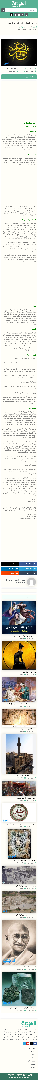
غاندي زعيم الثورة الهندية (28, 966)
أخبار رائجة (32, 1048)
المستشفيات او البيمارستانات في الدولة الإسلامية (21, 704)
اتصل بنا (32, 1067)
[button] (11, 14)
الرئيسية (34, 27)
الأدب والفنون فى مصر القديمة (27, 729)
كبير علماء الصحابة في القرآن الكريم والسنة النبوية (21, 824)
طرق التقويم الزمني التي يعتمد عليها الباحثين (23, 1008)
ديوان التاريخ (22, 27)
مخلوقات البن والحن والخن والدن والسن (24, 860)
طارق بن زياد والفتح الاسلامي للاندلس (25, 636)
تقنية (33, 1054)
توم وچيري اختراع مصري (28, 672)
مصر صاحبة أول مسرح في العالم (26, 886)
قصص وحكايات (31, 1061)
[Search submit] (3, 10)
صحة (33, 1058)
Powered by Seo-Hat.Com (19, 1078)
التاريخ (28, 27)
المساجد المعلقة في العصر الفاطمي (25, 775)
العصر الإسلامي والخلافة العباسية (26, 798)
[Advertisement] (19, 100)
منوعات (33, 1064)
